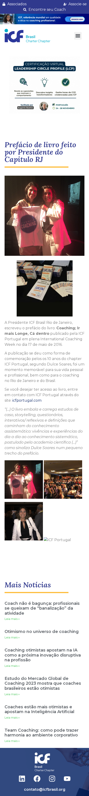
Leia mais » (12, 619)
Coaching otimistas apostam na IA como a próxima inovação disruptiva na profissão (43, 655)
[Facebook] (37, 779)
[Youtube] (67, 779)
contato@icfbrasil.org (44, 789)
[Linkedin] (22, 779)
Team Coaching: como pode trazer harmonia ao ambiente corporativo (42, 733)
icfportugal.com (27, 400)
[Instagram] (52, 779)
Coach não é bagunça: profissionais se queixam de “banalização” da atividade (42, 608)
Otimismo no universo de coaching (42, 631)
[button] (44, 19)
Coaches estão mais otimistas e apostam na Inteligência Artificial (39, 709)
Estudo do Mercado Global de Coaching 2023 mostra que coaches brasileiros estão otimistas (43, 683)
